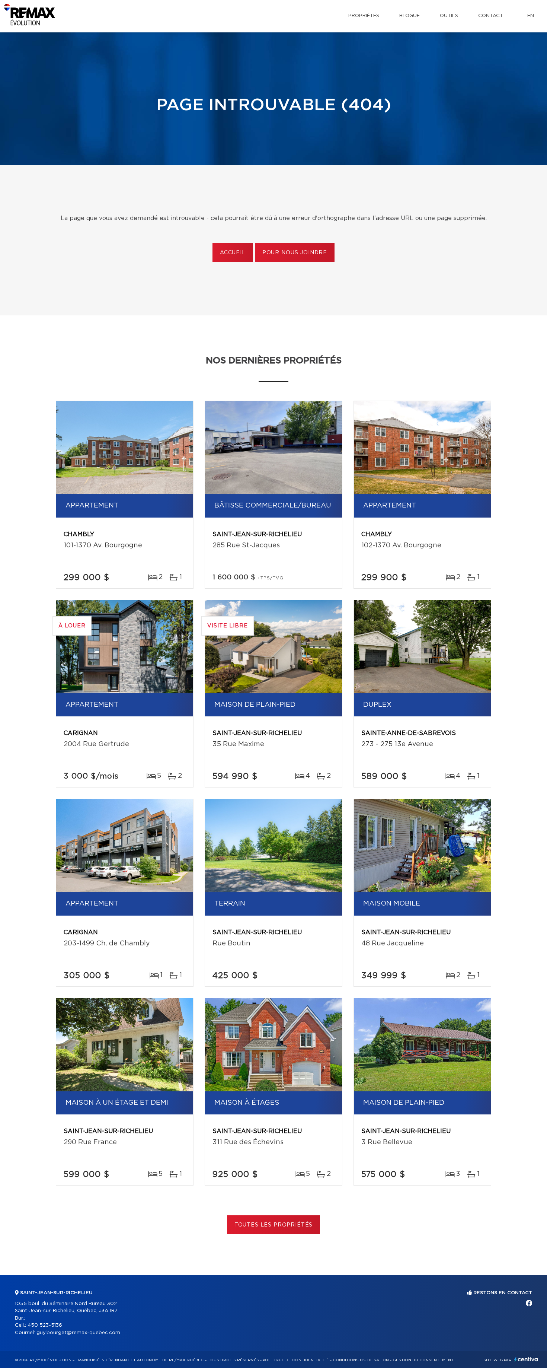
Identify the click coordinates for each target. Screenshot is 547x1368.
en (530, 15)
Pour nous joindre (294, 252)
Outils (449, 15)
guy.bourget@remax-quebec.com (78, 1332)
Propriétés (363, 15)
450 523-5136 (45, 1325)
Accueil (233, 252)
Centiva (526, 1359)
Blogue (409, 15)
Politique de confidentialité (296, 1360)
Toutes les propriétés (273, 1225)
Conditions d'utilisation (361, 1360)
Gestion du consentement (423, 1360)
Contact (490, 15)
